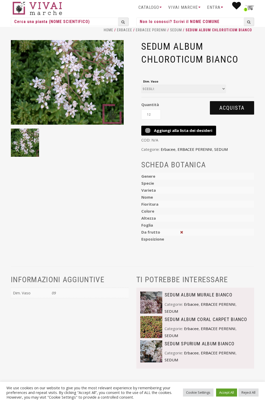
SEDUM (176, 30)
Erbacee (124, 30)
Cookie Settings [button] (198, 392)
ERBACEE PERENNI (151, 30)
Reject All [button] (248, 392)
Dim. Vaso (150, 81)
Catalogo (148, 7)
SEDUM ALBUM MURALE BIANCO (199, 294)
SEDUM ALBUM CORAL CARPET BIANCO (206, 319)
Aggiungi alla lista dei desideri (182, 130)
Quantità (150, 104)
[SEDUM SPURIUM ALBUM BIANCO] (151, 350)
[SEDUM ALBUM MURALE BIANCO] (151, 302)
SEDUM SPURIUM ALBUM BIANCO (200, 343)
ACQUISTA (232, 108)
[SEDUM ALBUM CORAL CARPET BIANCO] (151, 326)
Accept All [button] (226, 392)
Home (108, 30)
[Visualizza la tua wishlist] (236, 7)
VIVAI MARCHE (183, 7)
